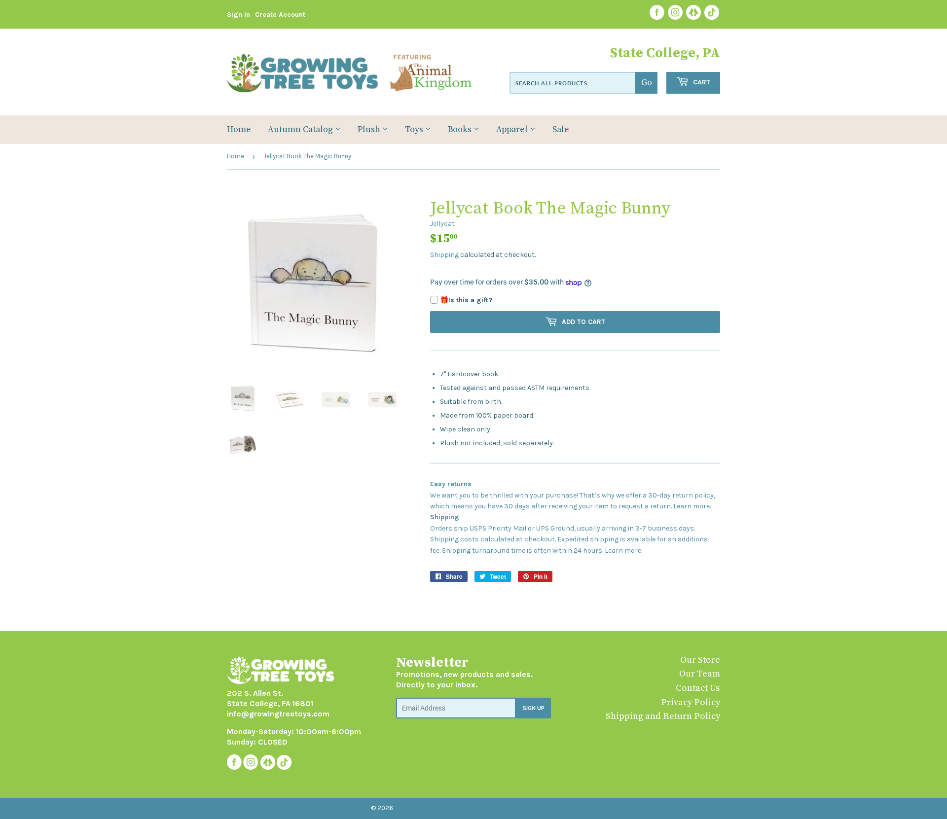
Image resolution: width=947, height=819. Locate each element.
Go (646, 82)
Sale (560, 129)
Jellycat (442, 223)
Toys (415, 129)
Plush (370, 129)
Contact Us (698, 688)
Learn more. (692, 506)
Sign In (238, 14)
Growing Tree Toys (425, 808)
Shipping (444, 254)
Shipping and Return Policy (663, 716)
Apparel (513, 129)
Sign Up (533, 708)
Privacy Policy (690, 702)
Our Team (699, 673)
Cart (700, 82)
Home (239, 129)
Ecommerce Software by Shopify (517, 808)
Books (461, 129)
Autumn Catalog (301, 129)
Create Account (280, 14)
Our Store (700, 660)
